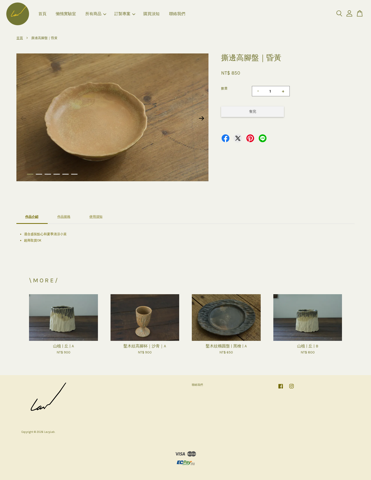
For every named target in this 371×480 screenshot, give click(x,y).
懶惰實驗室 (66, 13)
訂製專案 (122, 13)
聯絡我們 (177, 13)
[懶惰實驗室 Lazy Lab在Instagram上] (291, 389)
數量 (224, 88)
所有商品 (93, 13)
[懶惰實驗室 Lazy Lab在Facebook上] (280, 389)
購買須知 (151, 13)
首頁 (42, 13)
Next (201, 118)
